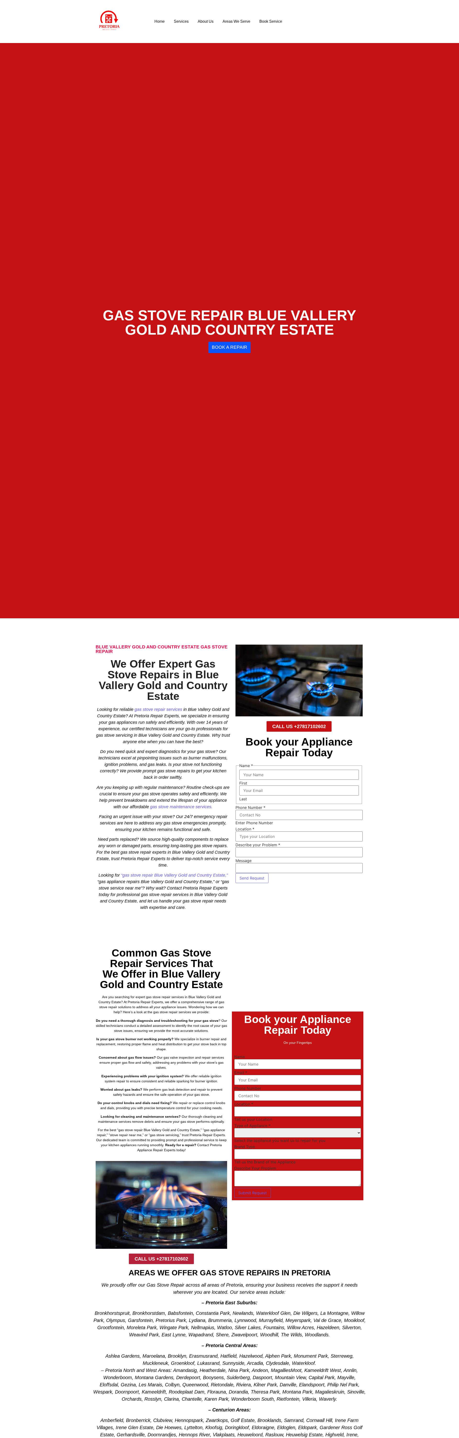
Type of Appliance (252, 1126)
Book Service (270, 21)
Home (159, 21)
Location (244, 829)
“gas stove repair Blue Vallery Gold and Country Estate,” (174, 875)
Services (181, 21)
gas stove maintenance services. (181, 806)
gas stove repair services (158, 709)
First (243, 783)
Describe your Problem (257, 845)
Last (243, 799)
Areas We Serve (236, 21)
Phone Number (250, 807)
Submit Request (252, 1192)
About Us (205, 21)
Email (240, 1072)
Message (243, 861)
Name (239, 1057)
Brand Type (244, 1147)
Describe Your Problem (255, 1168)
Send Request (252, 878)
